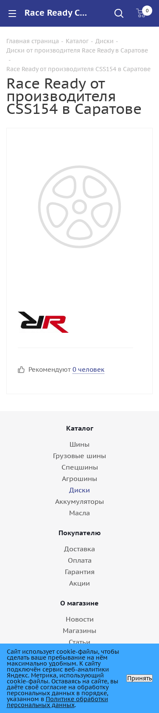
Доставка (79, 548)
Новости (80, 619)
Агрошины (79, 478)
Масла (79, 512)
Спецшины (79, 467)
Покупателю (80, 532)
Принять (139, 678)
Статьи (79, 642)
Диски (79, 490)
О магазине (79, 603)
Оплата (80, 560)
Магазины (79, 630)
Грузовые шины (79, 455)
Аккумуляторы (79, 501)
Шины (79, 444)
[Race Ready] (72, 322)
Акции (79, 583)
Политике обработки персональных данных (57, 702)
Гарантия (80, 571)
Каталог (79, 428)
